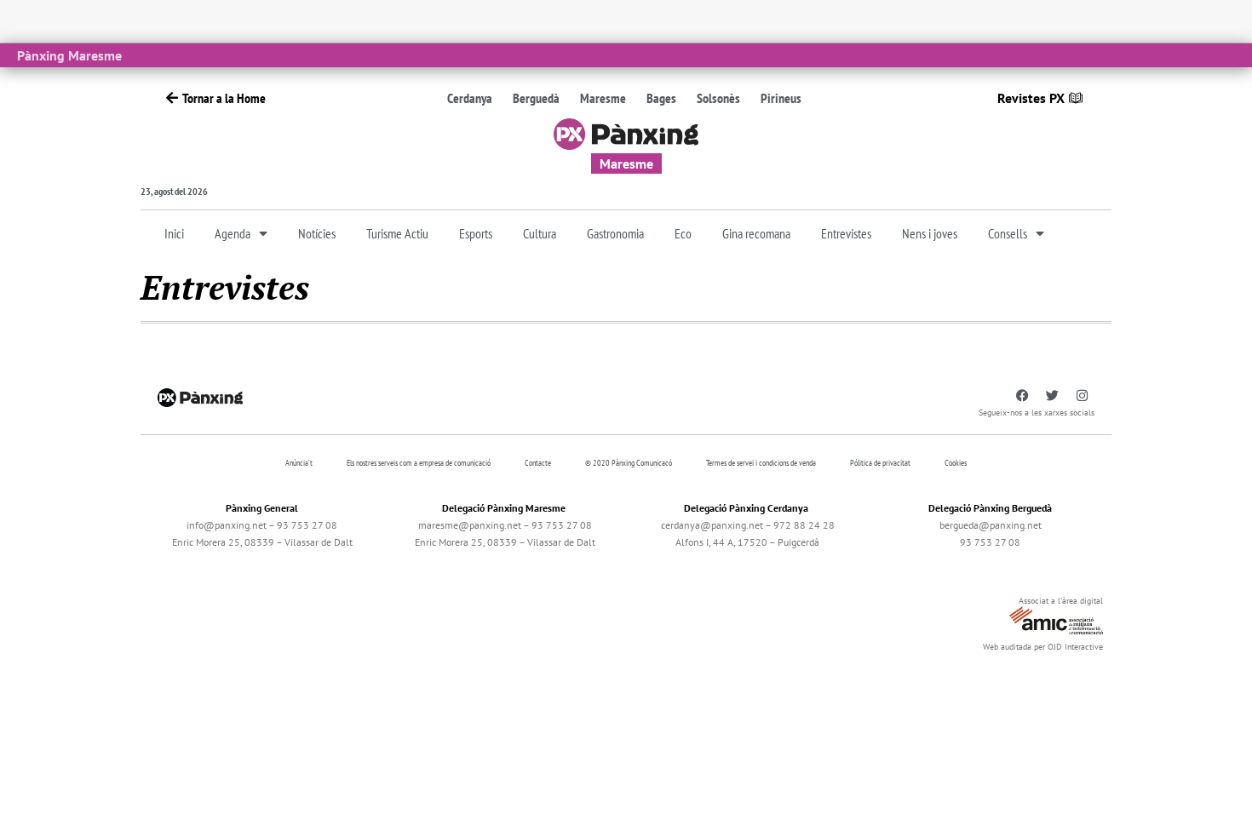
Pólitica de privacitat (880, 462)
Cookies (956, 462)
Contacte (538, 462)
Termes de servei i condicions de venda (761, 462)
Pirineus (781, 97)
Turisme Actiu (397, 233)
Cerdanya (469, 97)
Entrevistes (846, 233)
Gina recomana (756, 233)
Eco (683, 233)
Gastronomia (615, 233)
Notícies (317, 233)
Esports (475, 233)
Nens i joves (929, 233)
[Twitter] (1052, 396)
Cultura (539, 233)
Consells (1007, 233)
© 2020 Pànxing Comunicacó (628, 462)
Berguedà (536, 97)
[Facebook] (1022, 396)
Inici (174, 233)
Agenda (232, 233)
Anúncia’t (299, 462)
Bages (661, 97)
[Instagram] (1081, 396)
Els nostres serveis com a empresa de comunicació (419, 462)
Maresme (603, 97)
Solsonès (718, 97)
